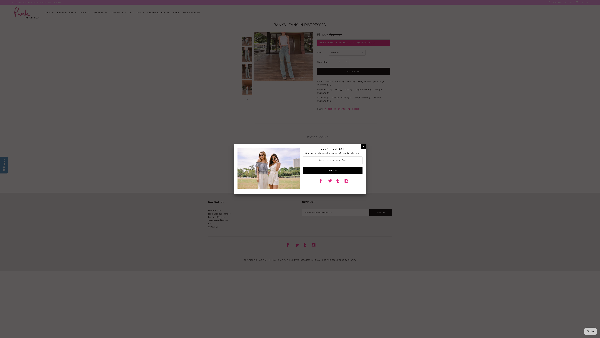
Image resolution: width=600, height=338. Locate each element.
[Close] (363, 146)
